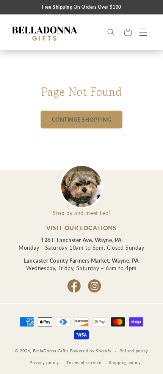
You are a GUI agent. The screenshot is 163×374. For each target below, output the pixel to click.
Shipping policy (125, 362)
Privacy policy (44, 362)
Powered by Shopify (91, 350)
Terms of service (83, 362)
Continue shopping (81, 119)
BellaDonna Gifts (50, 350)
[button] (143, 32)
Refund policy (133, 350)
